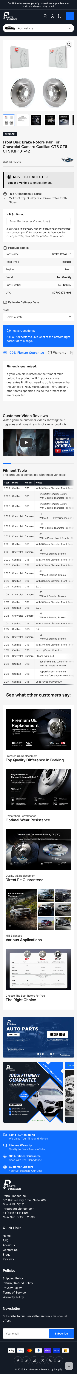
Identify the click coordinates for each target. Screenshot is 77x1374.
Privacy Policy (12, 1288)
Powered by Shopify (51, 1369)
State (6, 310)
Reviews (8, 1259)
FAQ (5, 1240)
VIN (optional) (15, 214)
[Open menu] (70, 16)
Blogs (6, 1254)
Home (7, 1235)
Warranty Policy (13, 1297)
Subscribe (61, 1333)
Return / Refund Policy (18, 1283)
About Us (9, 1245)
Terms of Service (14, 1292)
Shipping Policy (13, 1278)
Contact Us (10, 1250)
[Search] (45, 16)
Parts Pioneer (31, 1369)
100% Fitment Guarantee (26, 352)
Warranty (59, 352)
